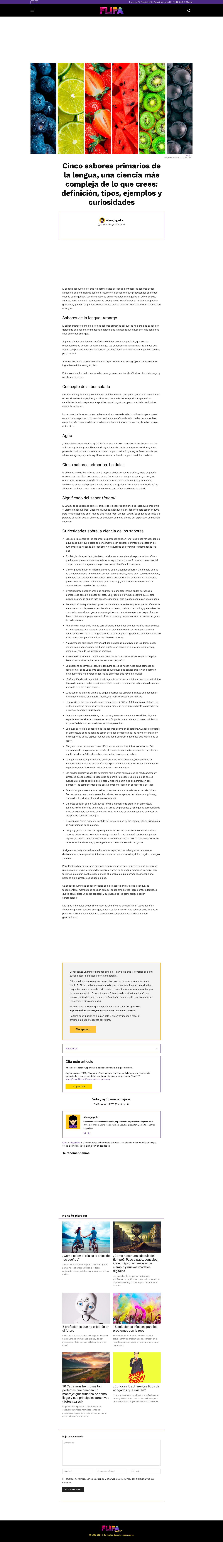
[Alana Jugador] (102, 220)
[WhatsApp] (123, 231)
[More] (136, 231)
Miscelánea (75, 1142)
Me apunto (83, 1029)
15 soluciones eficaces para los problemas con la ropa (135, 1328)
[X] (36, 2)
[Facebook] (32, 2)
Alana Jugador (114, 220)
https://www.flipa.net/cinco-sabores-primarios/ (88, 1079)
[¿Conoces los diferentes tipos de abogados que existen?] (137, 1367)
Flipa (64, 1142)
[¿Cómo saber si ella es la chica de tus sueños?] (86, 1236)
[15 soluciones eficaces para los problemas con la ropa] (137, 1308)
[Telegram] (130, 231)
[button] (189, 10)
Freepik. (188, 155)
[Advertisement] (111, 40)
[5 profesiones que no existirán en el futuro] (86, 1308)
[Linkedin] (89, 1132)
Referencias (71, 1048)
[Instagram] (84, 1132)
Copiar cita (79, 1086)
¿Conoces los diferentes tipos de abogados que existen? (136, 1388)
